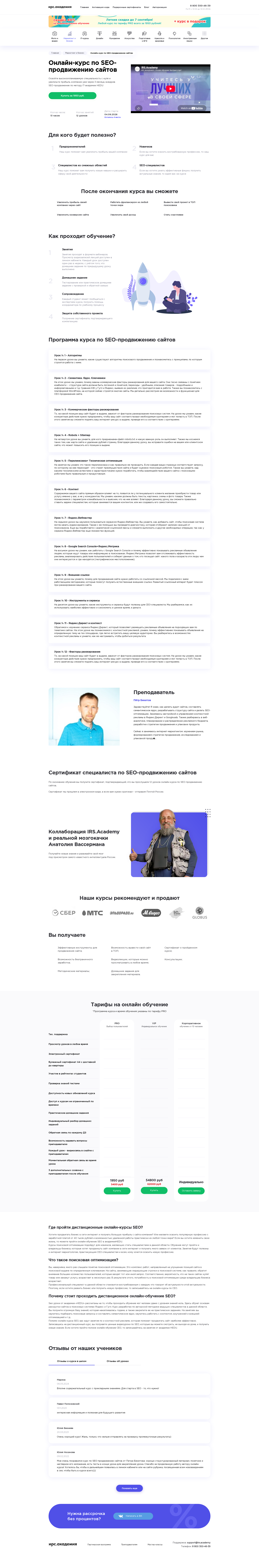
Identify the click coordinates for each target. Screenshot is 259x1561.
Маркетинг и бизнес (74, 53)
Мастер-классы (155, 1545)
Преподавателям (129, 1545)
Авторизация (159, 7)
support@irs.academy (198, 1543)
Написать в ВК (134, 1516)
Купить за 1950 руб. (72, 95)
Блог (146, 7)
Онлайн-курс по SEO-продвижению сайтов (111, 53)
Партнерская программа (99, 1545)
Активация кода (100, 7)
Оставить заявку (191, 1191)
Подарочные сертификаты (127, 7)
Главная (84, 7)
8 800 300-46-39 (201, 1547)
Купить (117, 1191)
